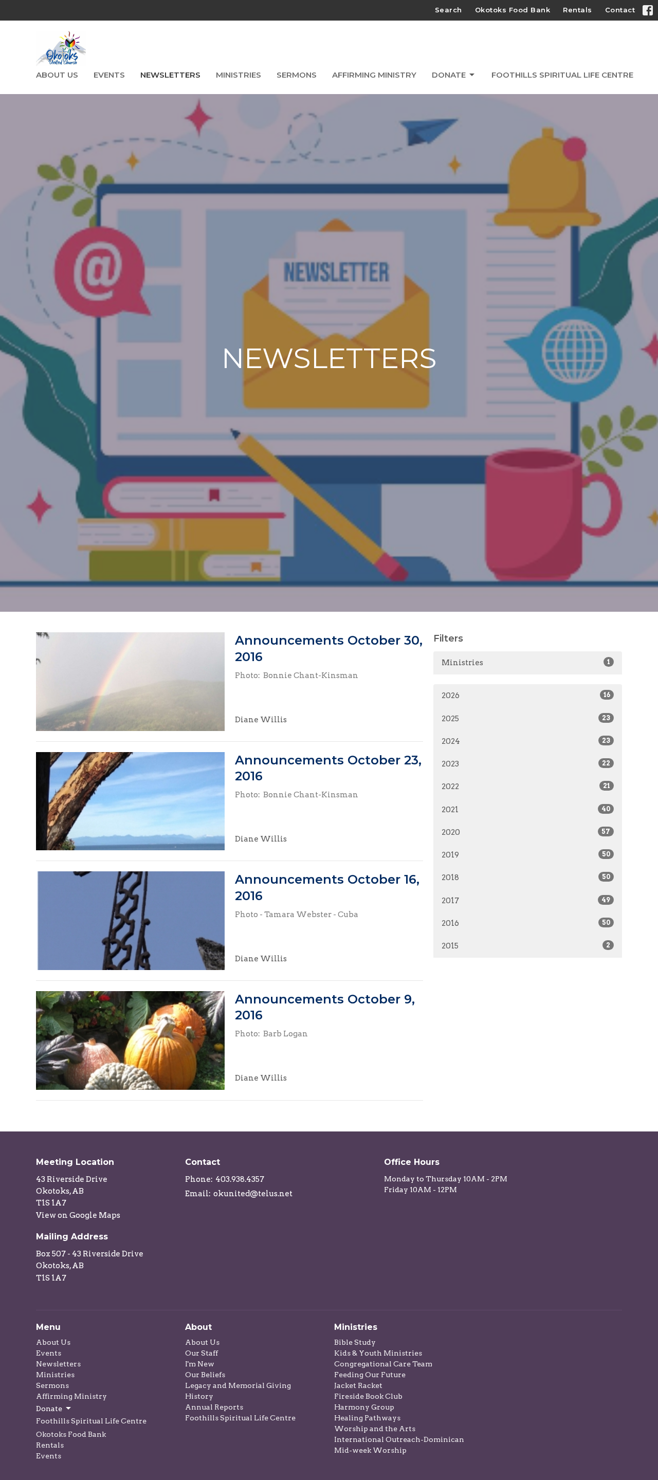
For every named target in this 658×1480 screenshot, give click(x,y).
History (199, 1396)
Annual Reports (214, 1407)
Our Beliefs (205, 1375)
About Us (57, 75)
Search (448, 10)
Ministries (238, 75)
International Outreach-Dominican (399, 1439)
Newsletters (170, 75)
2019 (526, 855)
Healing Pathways (367, 1418)
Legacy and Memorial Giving (238, 1385)
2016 (526, 923)
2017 (526, 900)
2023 (526, 764)
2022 (526, 786)
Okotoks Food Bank (513, 10)
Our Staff (201, 1353)
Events (109, 75)
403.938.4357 (239, 1179)
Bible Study (355, 1342)
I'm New (199, 1364)
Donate (449, 75)
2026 (526, 695)
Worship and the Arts (374, 1428)
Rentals (577, 10)
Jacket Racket (358, 1385)
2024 (526, 741)
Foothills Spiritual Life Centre (562, 75)
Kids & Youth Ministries (378, 1353)
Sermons (297, 75)
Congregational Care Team (383, 1364)
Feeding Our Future (370, 1375)
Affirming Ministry (374, 75)
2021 (526, 809)
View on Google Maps (78, 1215)
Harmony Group (364, 1407)
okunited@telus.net (253, 1193)
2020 (526, 832)
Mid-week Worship (370, 1450)
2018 (526, 877)
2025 (526, 718)
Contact (620, 10)
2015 (526, 946)
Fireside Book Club (368, 1396)
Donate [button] (49, 1408)
